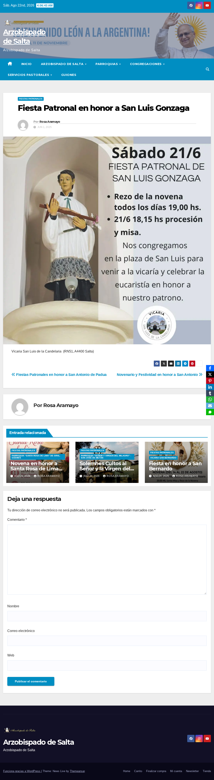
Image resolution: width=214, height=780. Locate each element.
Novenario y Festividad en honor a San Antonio (158, 374)
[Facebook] (210, 368)
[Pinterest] (210, 381)
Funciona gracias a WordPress (22, 771)
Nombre (13, 606)
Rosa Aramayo (49, 122)
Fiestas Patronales (30, 99)
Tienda (207, 771)
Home (126, 771)
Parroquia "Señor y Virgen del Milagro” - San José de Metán (106, 456)
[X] (210, 374)
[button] (207, 69)
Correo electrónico (21, 631)
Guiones (68, 75)
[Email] (210, 406)
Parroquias (107, 64)
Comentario (17, 519)
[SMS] (210, 412)
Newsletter (192, 771)
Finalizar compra (156, 771)
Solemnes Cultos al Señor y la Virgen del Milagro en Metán (105, 468)
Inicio (26, 64)
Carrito (138, 771)
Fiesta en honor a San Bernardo (175, 466)
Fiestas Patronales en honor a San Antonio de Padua (61, 374)
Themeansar (77, 771)
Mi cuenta (176, 771)
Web (10, 655)
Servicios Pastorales (29, 75)
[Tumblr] (210, 393)
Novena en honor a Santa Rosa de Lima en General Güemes (34, 468)
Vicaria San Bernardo (163, 458)
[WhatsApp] (210, 399)
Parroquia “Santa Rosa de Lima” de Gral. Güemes (36, 456)
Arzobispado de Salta (63, 64)
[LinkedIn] (210, 387)
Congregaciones (146, 64)
